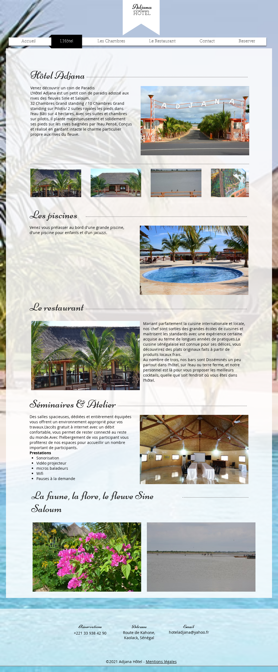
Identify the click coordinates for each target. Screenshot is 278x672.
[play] (241, 147)
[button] (195, 120)
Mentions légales (161, 661)
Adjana (142, 7)
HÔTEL (141, 13)
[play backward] (37, 183)
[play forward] (242, 183)
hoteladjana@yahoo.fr (189, 632)
